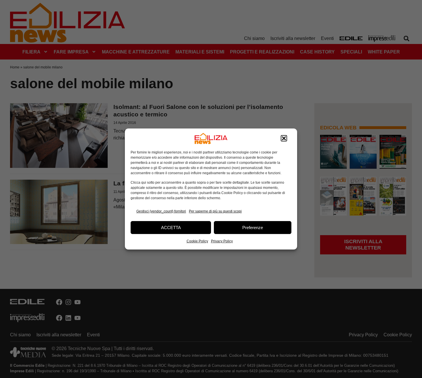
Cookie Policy (197, 241)
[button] (284, 138)
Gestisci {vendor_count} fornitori (161, 211)
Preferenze (252, 227)
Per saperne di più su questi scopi (215, 211)
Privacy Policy (222, 241)
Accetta (171, 227)
